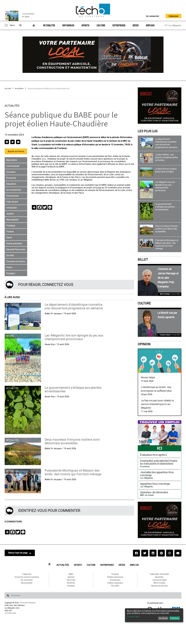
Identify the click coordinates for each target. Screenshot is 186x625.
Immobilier (11, 207)
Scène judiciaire (14, 243)
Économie (11, 178)
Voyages (10, 273)
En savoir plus (133, 616)
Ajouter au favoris (16, 151)
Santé (9, 237)
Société (10, 255)
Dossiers (11, 172)
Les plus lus (148, 131)
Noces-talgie (148, 377)
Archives (71, 583)
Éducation (11, 183)
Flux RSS (115, 586)
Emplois (150, 25)
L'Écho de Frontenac (27, 603)
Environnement (13, 189)
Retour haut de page (18, 552)
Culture (101, 25)
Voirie (9, 267)
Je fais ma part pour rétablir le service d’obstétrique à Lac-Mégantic (157, 404)
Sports (85, 25)
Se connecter (152, 16)
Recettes (159, 577)
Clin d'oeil (71, 580)
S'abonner (173, 16)
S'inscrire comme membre (27, 577)
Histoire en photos (159, 586)
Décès (136, 25)
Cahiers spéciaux (115, 583)
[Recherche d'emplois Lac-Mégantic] (159, 435)
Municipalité (12, 219)
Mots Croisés (159, 583)
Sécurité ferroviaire (16, 249)
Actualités (49, 25)
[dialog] (154, 615)
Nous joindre (26, 583)
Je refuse (163, 618)
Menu (12, 25)
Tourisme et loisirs (15, 261)
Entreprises (118, 25)
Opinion (144, 344)
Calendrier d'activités (159, 574)
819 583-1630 (10, 613)
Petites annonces (115, 577)
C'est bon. (174, 618)
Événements (12, 195)
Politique (10, 225)
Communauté (12, 166)
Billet (143, 259)
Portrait (10, 231)
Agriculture (11, 160)
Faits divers (12, 201)
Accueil (8, 88)
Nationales (68, 25)
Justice (10, 213)
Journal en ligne (159, 580)
